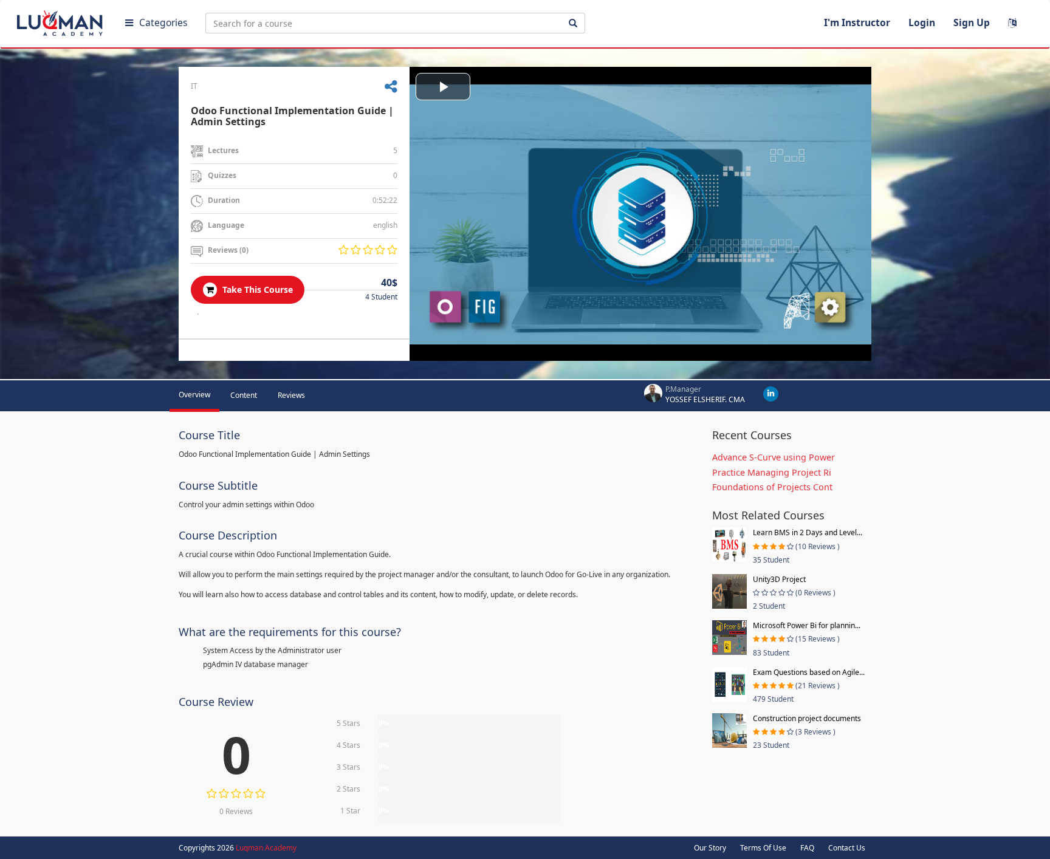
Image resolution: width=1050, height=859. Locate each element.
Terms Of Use (763, 848)
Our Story (710, 848)
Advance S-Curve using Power (773, 457)
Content (243, 395)
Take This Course (256, 289)
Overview (194, 394)
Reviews (291, 395)
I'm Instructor (857, 22)
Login (921, 22)
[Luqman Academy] (61, 21)
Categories (163, 22)
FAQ (807, 848)
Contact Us (846, 848)
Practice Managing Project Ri (771, 472)
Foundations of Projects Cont (772, 487)
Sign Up (971, 22)
